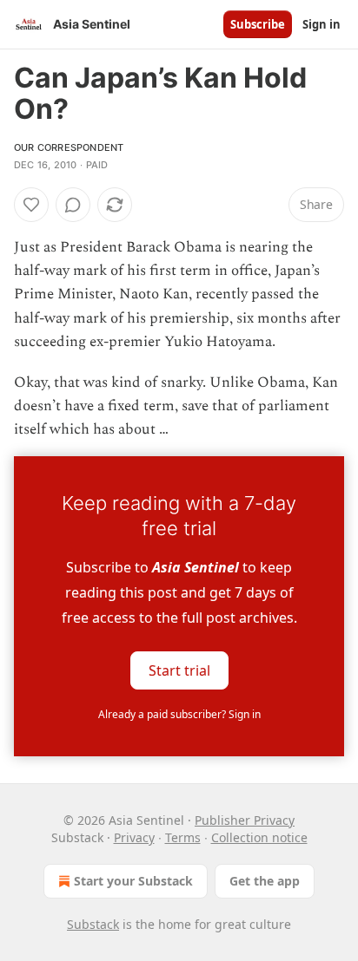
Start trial (179, 669)
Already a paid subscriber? (179, 714)
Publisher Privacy (245, 820)
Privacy (134, 837)
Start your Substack (133, 881)
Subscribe (257, 24)
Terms (183, 837)
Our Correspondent (68, 147)
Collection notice (259, 837)
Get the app (264, 881)
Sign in (321, 24)
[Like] (31, 204)
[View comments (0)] (73, 204)
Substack (93, 924)
